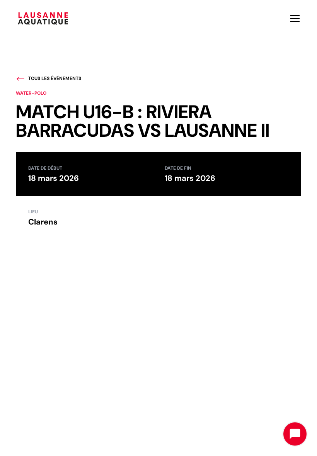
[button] (293, 18)
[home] (43, 18)
